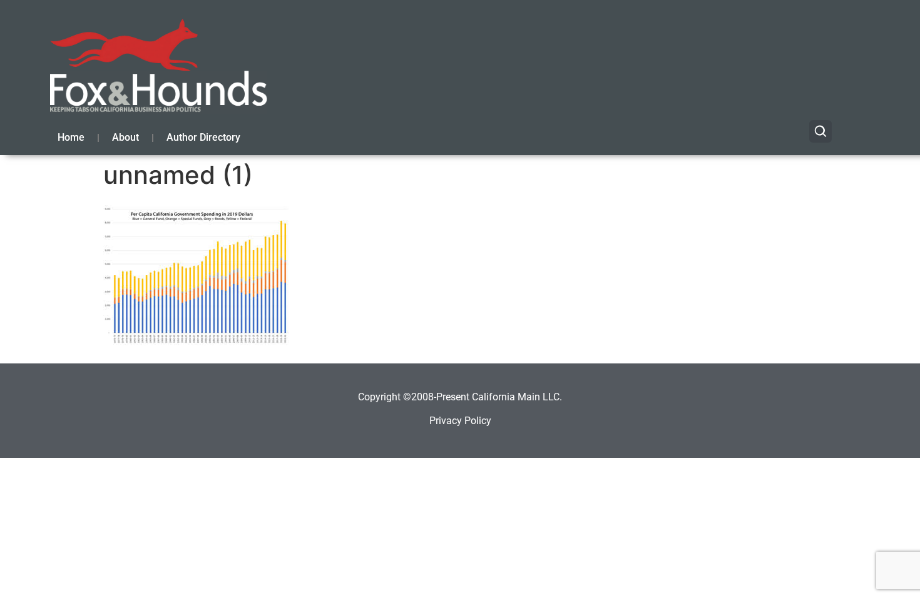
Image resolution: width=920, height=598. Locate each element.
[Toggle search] (820, 131)
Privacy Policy (460, 421)
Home (71, 137)
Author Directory (203, 137)
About (125, 137)
